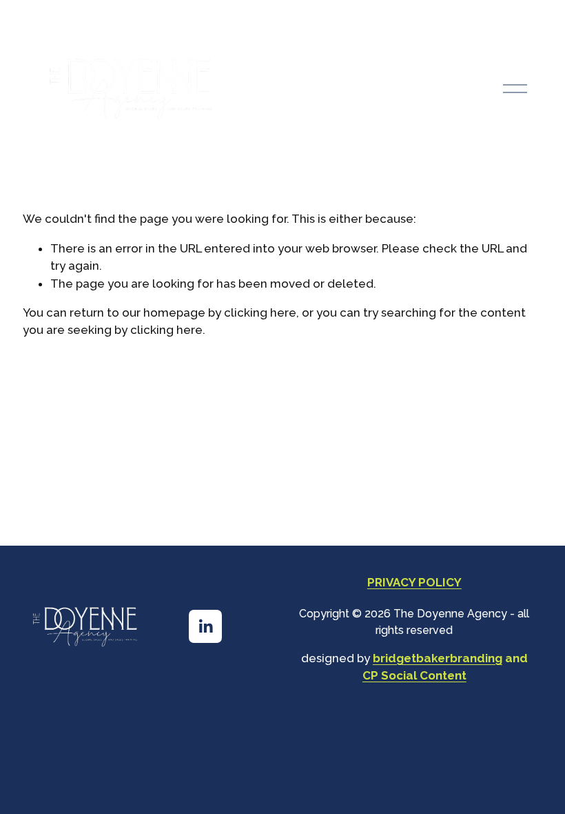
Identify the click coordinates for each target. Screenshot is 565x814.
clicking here (260, 312)
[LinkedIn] (205, 626)
